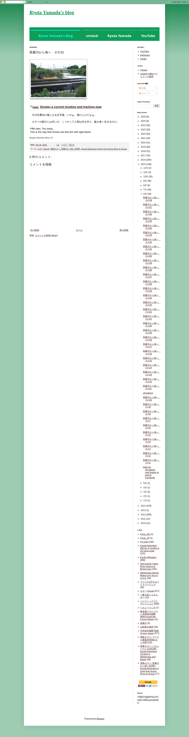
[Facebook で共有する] (70, 145)
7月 (145, 189)
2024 (143, 125)
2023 (143, 129)
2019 (143, 147)
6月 (145, 194)
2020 (143, 142)
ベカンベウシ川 (148, 608)
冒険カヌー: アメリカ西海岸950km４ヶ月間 (149, 639)
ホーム (79, 230)
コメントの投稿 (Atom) (46, 235)
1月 (145, 500)
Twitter (143, 59)
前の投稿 (124, 230)
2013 (143, 510)
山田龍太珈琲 (146, 627)
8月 (145, 185)
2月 (145, 496)
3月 (145, 492)
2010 (143, 523)
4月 (145, 487)
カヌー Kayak (43, 149)
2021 (143, 138)
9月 (145, 181)
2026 (143, 117)
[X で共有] (68, 145)
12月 (146, 168)
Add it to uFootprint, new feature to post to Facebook (151, 472)
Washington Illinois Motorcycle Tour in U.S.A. (149, 575)
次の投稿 (34, 230)
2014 (143, 506)
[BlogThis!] (65, 145)
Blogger (100, 719)
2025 (143, 121)
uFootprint (148, 393)
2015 (143, 164)
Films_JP (144, 538)
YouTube (144, 51)
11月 (145, 172)
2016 (143, 160)
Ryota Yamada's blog (51, 12)
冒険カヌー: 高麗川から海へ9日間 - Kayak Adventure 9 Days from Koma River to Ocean (88, 149)
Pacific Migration (148, 557)
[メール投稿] (57, 145)
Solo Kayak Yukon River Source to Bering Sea (149, 566)
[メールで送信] (62, 145)
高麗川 (143, 623)
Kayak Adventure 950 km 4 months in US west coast (149, 548)
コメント (145, 93)
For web (144, 542)
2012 (143, 514)
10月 (146, 176)
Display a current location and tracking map (71, 106)
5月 (145, 483)
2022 (143, 134)
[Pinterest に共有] (73, 145)
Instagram (145, 55)
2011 (143, 519)
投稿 (143, 88)
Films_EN (145, 534)
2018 (143, 151)
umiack (143, 70)
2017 (143, 155)
